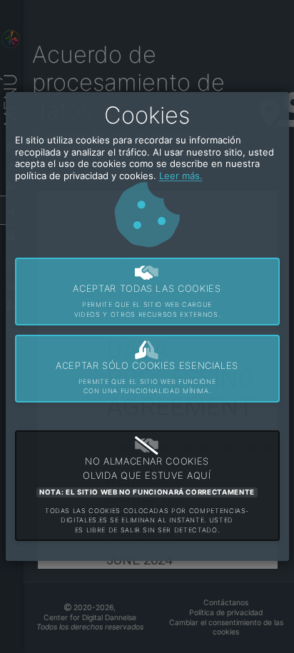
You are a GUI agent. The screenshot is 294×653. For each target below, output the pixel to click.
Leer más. (181, 175)
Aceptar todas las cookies (146, 300)
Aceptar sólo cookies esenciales (147, 377)
